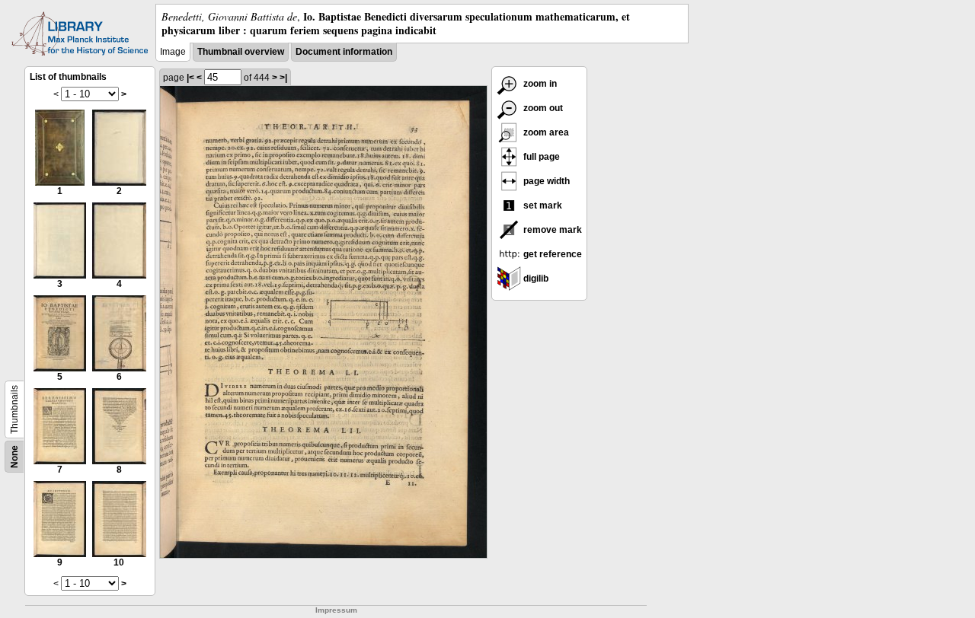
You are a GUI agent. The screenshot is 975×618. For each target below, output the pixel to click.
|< (190, 77)
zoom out (542, 108)
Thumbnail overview (240, 51)
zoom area (545, 132)
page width (545, 181)
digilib (534, 278)
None (14, 456)
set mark (541, 205)
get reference (551, 254)
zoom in (539, 83)
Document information (344, 51)
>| (283, 77)
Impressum (336, 610)
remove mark (551, 230)
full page (540, 156)
